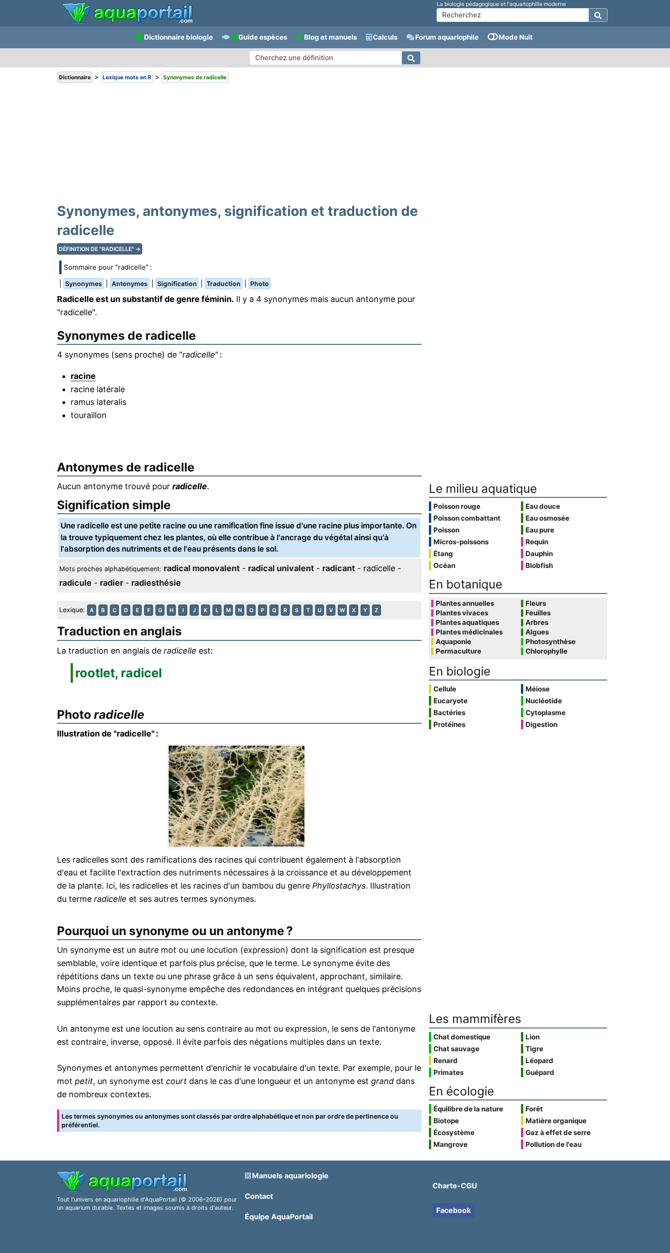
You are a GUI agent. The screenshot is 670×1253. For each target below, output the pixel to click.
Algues (537, 632)
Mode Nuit (516, 37)
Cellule (444, 689)
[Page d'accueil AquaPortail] (127, 22)
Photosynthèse (551, 641)
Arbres (537, 622)
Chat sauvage (456, 1048)
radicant (338, 568)
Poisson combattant (466, 518)
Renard (445, 1060)
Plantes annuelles (465, 603)
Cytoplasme (546, 712)
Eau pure (540, 530)
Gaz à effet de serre (558, 1132)
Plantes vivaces (462, 613)
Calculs (385, 37)
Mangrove (450, 1144)
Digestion (541, 724)
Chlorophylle (546, 651)
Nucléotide (544, 700)
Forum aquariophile (447, 37)
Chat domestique (461, 1037)
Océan (444, 565)
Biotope (446, 1120)
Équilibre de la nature (468, 1109)
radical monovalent (202, 568)
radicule (75, 583)
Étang (443, 553)
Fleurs (536, 603)
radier (111, 583)
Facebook (453, 1210)
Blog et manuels (330, 37)
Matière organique (556, 1120)
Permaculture (458, 651)
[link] (127, 13)
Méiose (538, 689)
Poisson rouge (456, 506)
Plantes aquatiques (467, 622)
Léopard (539, 1060)
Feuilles (538, 613)
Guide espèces (262, 37)
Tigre (534, 1048)
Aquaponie (453, 641)
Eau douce (543, 506)
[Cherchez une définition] (411, 58)
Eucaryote (450, 700)
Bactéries (449, 712)
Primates (448, 1072)
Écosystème (453, 1132)
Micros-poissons (461, 541)
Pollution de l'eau (554, 1144)
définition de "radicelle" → (99, 248)
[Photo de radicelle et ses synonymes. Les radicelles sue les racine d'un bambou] (239, 796)
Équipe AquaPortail (279, 1216)
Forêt (534, 1109)
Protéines (449, 724)
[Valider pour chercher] (598, 15)
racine (83, 376)
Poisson (446, 530)
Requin (537, 541)
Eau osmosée (547, 518)
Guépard (540, 1072)
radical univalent (281, 568)
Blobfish (539, 565)
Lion (533, 1037)
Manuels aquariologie (290, 1175)
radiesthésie (156, 583)
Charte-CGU (455, 1185)
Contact (259, 1196)
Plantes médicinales (469, 632)
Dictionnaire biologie (178, 37)
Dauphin (539, 553)
